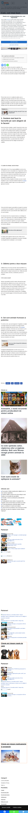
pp (21, 383)
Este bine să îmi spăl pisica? (15, 230)
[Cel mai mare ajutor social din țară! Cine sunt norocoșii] (4, 561)
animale (23, 327)
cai (6, 219)
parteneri (8, 19)
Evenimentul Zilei (5, 792)
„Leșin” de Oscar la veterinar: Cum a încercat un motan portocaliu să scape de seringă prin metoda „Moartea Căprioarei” (14, 509)
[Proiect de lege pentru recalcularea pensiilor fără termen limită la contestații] (4, 638)
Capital (2, 790)
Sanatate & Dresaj (5, 782)
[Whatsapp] (7, 65)
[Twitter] (5, 65)
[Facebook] (2, 65)
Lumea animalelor (5, 780)
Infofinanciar (3, 797)
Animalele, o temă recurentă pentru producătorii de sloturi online (14, 411)
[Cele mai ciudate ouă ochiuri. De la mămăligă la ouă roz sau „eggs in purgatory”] (4, 540)
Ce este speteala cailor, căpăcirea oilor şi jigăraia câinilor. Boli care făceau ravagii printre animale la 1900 (12, 450)
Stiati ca (3, 785)
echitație (24, 180)
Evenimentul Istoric (5, 794)
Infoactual (3, 799)
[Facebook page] (11, 525)
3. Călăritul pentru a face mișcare (8, 59)
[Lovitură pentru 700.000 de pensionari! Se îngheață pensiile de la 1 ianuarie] (4, 669)
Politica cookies (17, 807)
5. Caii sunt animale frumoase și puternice (10, 61)
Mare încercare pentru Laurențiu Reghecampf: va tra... (14, 544)
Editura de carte (4, 801)
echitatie (17, 383)
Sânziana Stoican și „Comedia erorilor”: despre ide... (12, 620)
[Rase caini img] (10, 658)
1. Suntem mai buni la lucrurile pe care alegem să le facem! (13, 57)
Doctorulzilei (3, 804)
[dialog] (14, 31)
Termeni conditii (6, 807)
